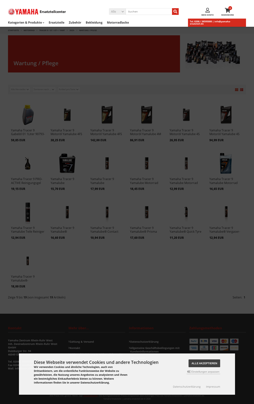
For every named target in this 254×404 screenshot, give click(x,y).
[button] (117, 11)
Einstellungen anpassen (205, 371)
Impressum (213, 386)
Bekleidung (94, 22)
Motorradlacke (118, 22)
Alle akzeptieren (204, 363)
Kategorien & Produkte (25, 22)
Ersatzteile (56, 22)
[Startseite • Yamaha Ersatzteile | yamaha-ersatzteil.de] (42, 11)
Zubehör (75, 22)
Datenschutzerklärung (187, 386)
